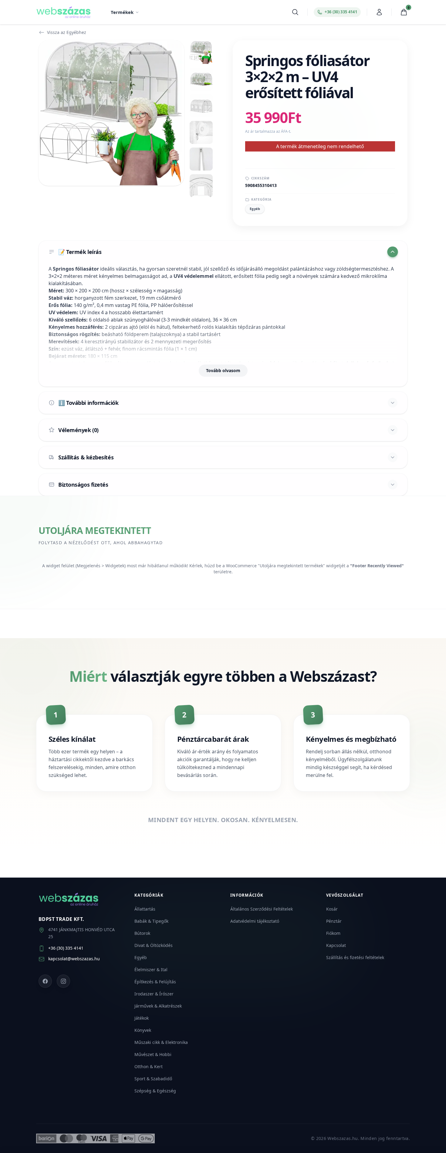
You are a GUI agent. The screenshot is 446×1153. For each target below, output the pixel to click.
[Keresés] (295, 12)
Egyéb (255, 208)
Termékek (122, 12)
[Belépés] (379, 12)
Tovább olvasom (223, 370)
